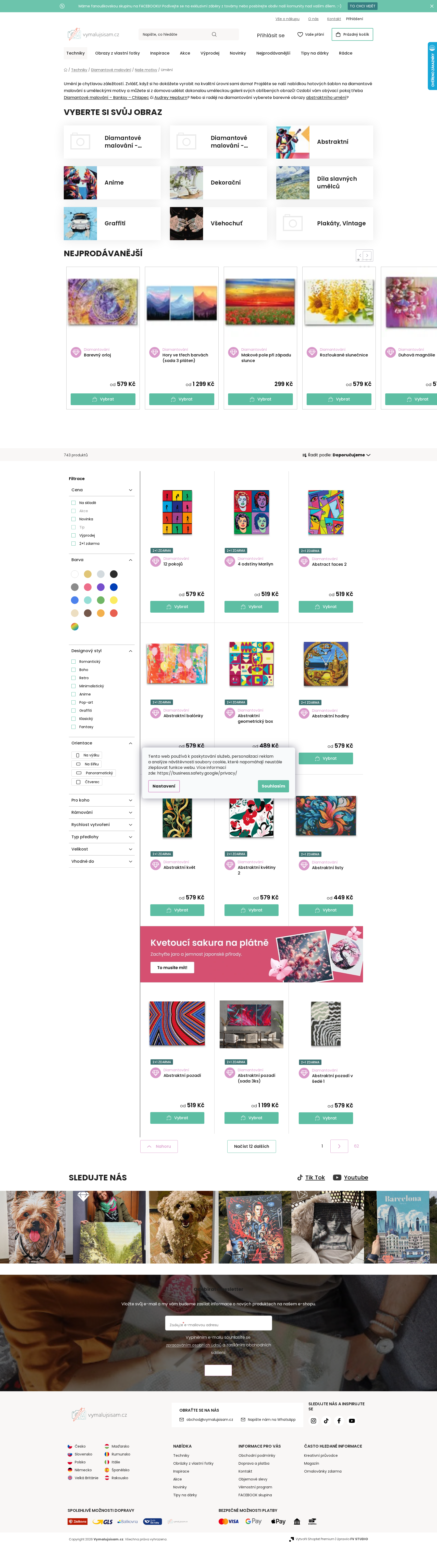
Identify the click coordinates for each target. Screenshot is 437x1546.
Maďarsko (120, 1446)
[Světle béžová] (75, 613)
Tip (82, 527)
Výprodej (87, 535)
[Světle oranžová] (101, 613)
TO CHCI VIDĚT (363, 6)
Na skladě (87, 502)
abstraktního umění (326, 97)
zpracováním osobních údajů (193, 1345)
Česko (80, 1446)
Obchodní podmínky (257, 1455)
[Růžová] (88, 587)
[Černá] (114, 574)
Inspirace (181, 1471)
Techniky (181, 1455)
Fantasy (86, 727)
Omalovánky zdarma (323, 1471)
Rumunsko (121, 1454)
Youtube (356, 1177)
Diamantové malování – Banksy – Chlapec (106, 97)
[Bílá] (75, 574)
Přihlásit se (271, 35)
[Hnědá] (88, 613)
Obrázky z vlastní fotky (193, 1463)
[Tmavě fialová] (101, 587)
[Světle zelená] (101, 600)
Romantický (90, 661)
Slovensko (83, 1454)
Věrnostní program (255, 1487)
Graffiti (85, 710)
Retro (84, 678)
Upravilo (352, 1539)
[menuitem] (75, 53)
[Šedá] (75, 587)
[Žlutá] (114, 600)
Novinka (86, 519)
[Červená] (114, 613)
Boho (83, 669)
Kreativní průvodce (321, 1455)
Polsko (80, 1462)
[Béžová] (88, 574)
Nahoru (163, 1146)
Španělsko (121, 1470)
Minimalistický (91, 686)
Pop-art (86, 702)
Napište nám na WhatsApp (272, 1419)
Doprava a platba (254, 1463)
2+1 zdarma (89, 543)
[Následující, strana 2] (339, 1146)
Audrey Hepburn (170, 97)
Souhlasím (273, 786)
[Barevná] (75, 626)
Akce (83, 511)
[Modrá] (114, 587)
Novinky (180, 1487)
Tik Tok (315, 1177)
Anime (85, 694)
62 (356, 1146)
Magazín (311, 1463)
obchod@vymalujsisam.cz (209, 1419)
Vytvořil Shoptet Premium (315, 1539)
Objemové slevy (253, 1479)
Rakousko (120, 1477)
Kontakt (334, 18)
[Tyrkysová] (88, 600)
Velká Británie (86, 1477)
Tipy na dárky (185, 1495)
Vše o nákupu (287, 18)
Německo (83, 1470)
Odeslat (218, 1370)
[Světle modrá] (75, 600)
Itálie (116, 1462)
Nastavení (164, 786)
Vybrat (107, 399)
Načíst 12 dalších (251, 1146)
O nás (313, 18)
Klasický (86, 718)
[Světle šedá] (101, 574)
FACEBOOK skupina (255, 1495)
